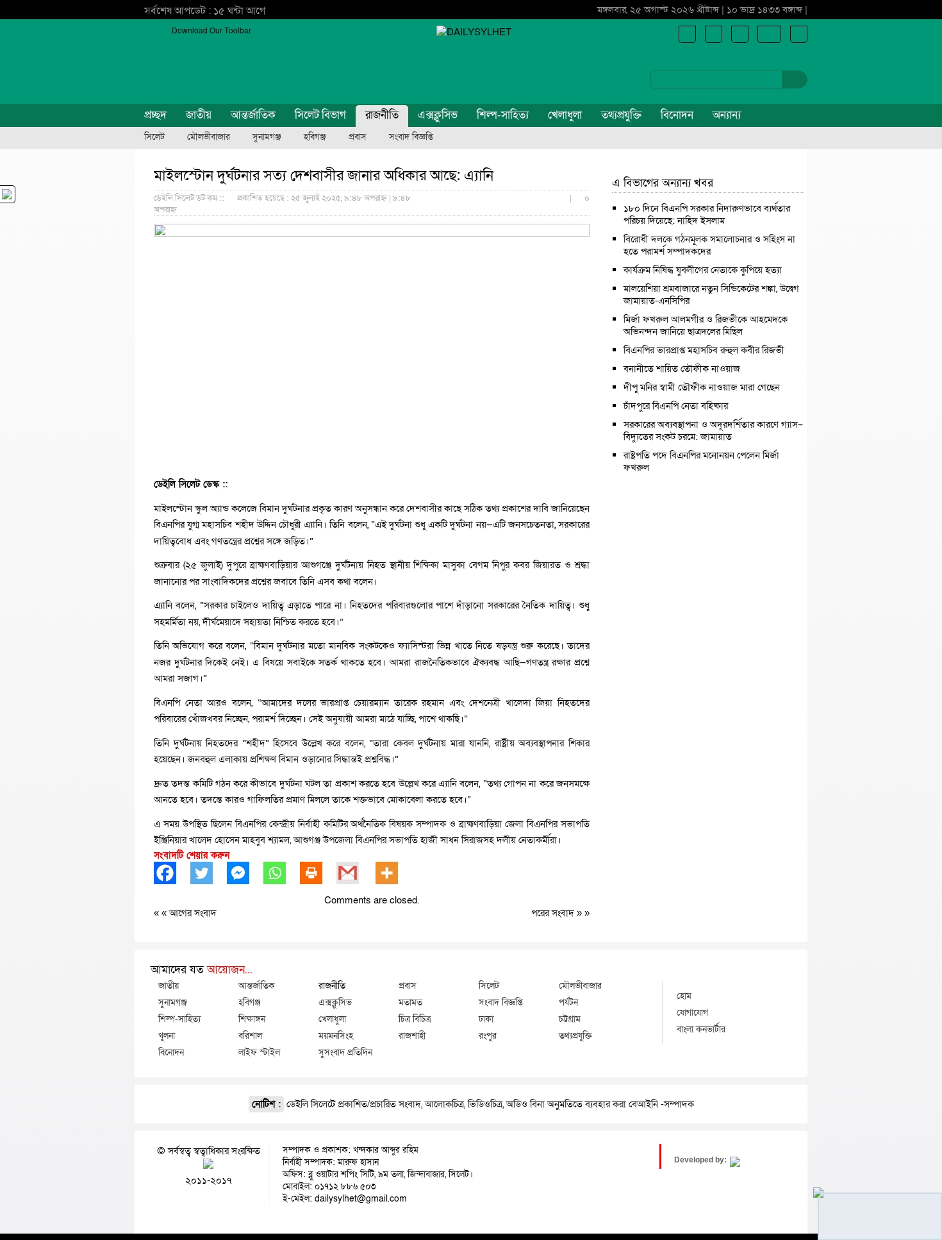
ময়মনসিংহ (335, 1035)
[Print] (318, 873)
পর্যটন (568, 1002)
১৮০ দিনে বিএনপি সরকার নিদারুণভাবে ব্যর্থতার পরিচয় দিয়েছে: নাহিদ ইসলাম (707, 214)
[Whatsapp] (281, 873)
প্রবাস (358, 137)
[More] (394, 873)
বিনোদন (677, 115)
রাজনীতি (382, 115)
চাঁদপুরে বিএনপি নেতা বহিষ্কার (676, 405)
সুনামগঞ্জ (266, 137)
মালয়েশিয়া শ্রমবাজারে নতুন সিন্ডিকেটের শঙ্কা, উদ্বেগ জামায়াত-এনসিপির (711, 294)
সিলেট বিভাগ (320, 115)
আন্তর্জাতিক (253, 115)
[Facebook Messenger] (245, 873)
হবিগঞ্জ (315, 137)
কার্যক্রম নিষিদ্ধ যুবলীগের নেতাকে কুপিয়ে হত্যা (703, 270)
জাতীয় (198, 115)
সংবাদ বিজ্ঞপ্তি (411, 137)
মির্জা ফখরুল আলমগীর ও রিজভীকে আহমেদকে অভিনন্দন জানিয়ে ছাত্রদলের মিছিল (706, 325)
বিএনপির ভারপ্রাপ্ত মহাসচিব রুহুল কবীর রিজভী (704, 350)
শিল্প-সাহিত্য (503, 115)
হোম (684, 996)
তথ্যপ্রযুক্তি (621, 115)
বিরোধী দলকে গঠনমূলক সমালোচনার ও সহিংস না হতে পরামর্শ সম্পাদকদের (709, 245)
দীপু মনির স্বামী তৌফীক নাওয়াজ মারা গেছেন (702, 387)
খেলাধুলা (565, 115)
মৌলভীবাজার (208, 137)
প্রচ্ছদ (155, 115)
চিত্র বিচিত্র (415, 1019)
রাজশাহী (412, 1035)
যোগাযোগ (692, 1012)
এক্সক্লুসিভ (438, 115)
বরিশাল (250, 1035)
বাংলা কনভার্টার (701, 1029)
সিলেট (154, 137)
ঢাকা (486, 1019)
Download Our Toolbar (211, 31)
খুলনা (166, 1035)
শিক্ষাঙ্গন (251, 1019)
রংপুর (488, 1035)
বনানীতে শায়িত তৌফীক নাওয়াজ (682, 368)
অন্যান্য (727, 115)
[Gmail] (354, 873)
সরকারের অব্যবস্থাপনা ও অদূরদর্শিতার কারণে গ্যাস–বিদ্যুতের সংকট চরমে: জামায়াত (713, 430)
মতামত (410, 1002)
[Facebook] (172, 873)
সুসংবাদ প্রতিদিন (345, 1052)
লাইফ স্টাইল (259, 1052)
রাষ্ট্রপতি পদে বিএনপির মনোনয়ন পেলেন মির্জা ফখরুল (701, 461)
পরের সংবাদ (554, 913)
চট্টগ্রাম (570, 1019)
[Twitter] (208, 873)
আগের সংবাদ (193, 913)
